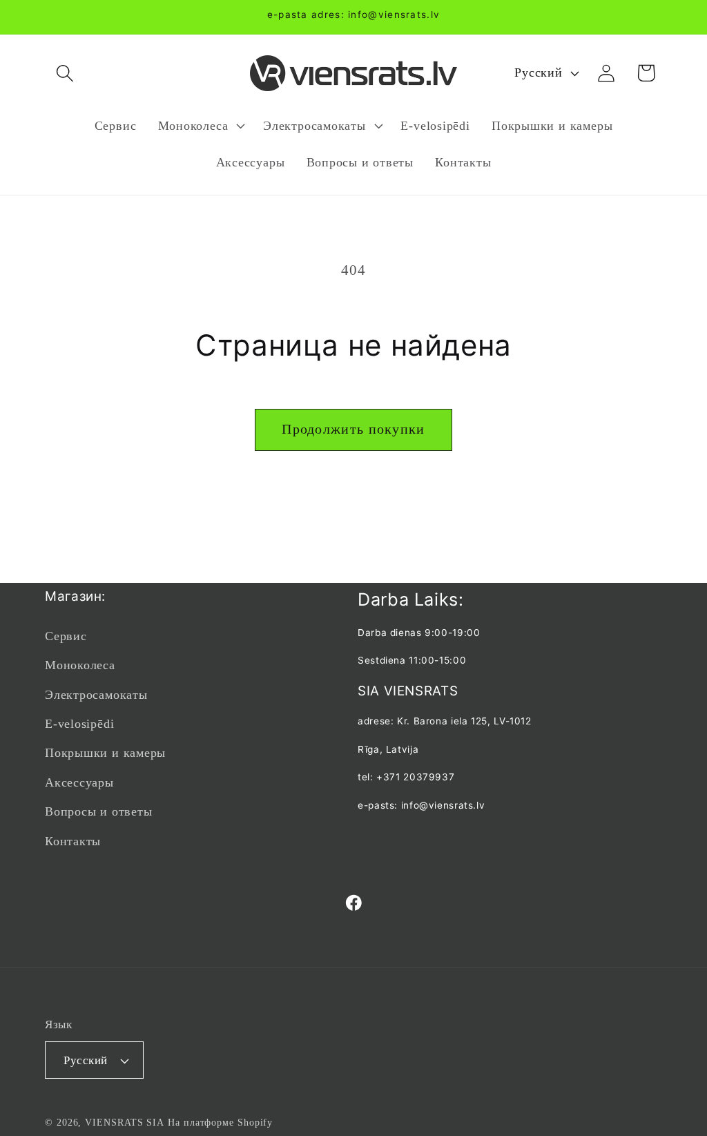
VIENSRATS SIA (124, 1122)
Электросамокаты (96, 695)
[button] (64, 73)
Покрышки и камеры (105, 753)
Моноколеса (80, 665)
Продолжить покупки (353, 429)
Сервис (66, 636)
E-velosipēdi (79, 724)
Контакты (73, 841)
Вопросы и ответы (98, 811)
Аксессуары (79, 782)
